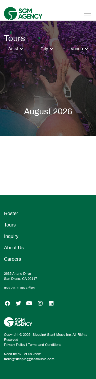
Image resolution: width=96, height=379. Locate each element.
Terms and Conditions (44, 345)
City (44, 48)
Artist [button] (13, 48)
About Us (14, 247)
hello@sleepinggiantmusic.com (29, 359)
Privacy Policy (14, 345)
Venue (77, 48)
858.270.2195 (14, 288)
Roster (11, 213)
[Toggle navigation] (87, 13)
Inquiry (11, 236)
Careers (12, 259)
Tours (10, 225)
